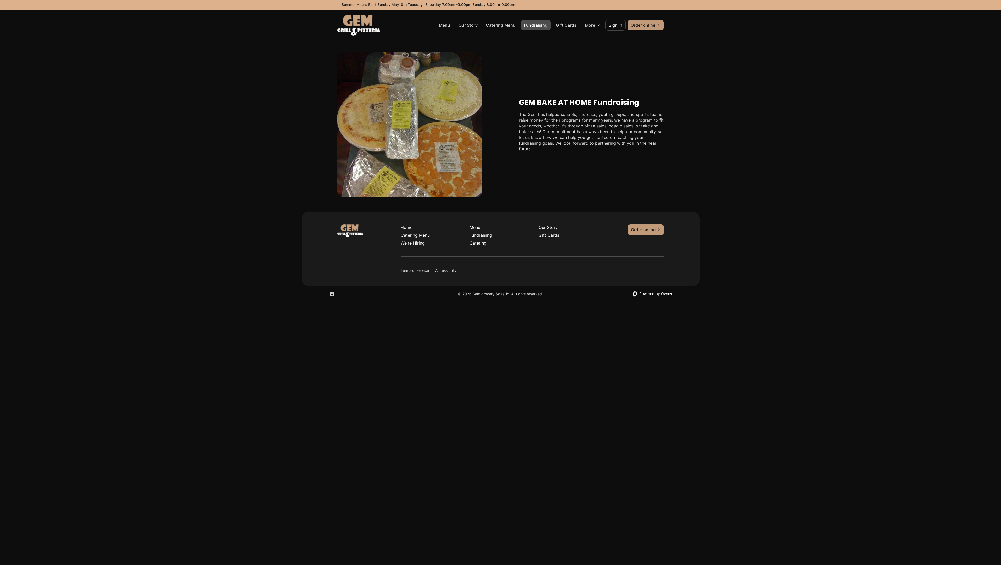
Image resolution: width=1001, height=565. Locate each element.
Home (406, 227)
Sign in (615, 25)
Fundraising (535, 25)
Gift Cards (566, 25)
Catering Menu (501, 25)
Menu (444, 25)
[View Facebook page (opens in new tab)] (332, 294)
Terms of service (415, 270)
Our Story (468, 25)
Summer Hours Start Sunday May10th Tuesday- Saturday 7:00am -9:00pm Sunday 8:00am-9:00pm (428, 4)
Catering (477, 243)
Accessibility (445, 270)
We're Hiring (413, 243)
